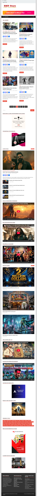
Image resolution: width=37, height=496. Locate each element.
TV (9, 425)
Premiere (12, 424)
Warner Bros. (21, 425)
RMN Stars (9, 34)
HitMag (33, 493)
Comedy (12, 421)
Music (23, 59)
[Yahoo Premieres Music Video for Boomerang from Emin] (26, 80)
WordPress (29, 493)
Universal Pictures (16, 425)
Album (20, 420)
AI (17, 420)
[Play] (3, 219)
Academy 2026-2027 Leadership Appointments (16, 195)
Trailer (7, 425)
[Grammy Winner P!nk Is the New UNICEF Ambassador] (10, 81)
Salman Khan (19, 424)
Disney (23, 421)
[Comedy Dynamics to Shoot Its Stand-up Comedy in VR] (26, 27)
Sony (27, 424)
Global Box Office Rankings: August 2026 (15, 180)
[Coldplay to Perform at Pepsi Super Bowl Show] (26, 54)
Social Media (23, 424)
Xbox (24, 425)
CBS (7, 421)
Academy (4, 420)
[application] (18, 211)
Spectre (4, 425)
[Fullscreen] (33, 219)
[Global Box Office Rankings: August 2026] (5, 180)
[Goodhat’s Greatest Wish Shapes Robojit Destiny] (5, 185)
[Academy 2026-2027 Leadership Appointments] (5, 195)
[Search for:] (18, 110)
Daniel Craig (19, 421)
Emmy (32, 421)
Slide (28, 59)
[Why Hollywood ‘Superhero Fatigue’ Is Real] (18, 324)
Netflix (4, 424)
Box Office (4, 421)
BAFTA (26, 420)
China (9, 421)
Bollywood (29, 420)
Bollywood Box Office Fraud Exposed (9, 311)
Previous (11, 106)
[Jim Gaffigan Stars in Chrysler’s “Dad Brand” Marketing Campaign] (10, 26)
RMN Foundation (16, 486)
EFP (30, 421)
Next (26, 106)
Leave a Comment (13, 34)
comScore (15, 421)
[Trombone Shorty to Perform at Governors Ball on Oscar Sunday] (10, 54)
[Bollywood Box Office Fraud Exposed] (18, 300)
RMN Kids (15, 481)
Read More (4, 43)
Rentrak (16, 424)
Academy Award (9, 420)
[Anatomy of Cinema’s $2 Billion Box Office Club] (5, 190)
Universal (12, 425)
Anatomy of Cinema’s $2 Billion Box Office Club (16, 190)
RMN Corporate (16, 484)
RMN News (16, 485)
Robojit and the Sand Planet (18, 482)
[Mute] (31, 219)
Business (20, 59)
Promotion (25, 59)
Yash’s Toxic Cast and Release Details (10, 172)
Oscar (6, 424)
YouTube (32, 425)
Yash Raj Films (28, 425)
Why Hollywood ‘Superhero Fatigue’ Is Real (10, 335)
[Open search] (33, 17)
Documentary (27, 421)
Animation (22, 420)
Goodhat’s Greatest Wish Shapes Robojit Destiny (17, 185)
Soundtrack (30, 424)
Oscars (9, 424)
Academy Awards (14, 420)
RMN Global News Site (17, 477)
